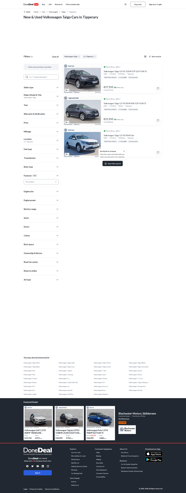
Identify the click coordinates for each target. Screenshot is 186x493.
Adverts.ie (75, 485)
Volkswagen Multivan (101, 394)
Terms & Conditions (52, 489)
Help (98, 452)
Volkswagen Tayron (135, 374)
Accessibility (100, 477)
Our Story (124, 452)
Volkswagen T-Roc (100, 371)
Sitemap (74, 470)
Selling (98, 459)
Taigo (63, 12)
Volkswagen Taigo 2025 (32, 363)
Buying (98, 456)
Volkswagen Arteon (100, 378)
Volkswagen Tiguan (65, 371)
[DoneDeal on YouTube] (37, 466)
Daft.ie (73, 482)
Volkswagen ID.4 (29, 386)
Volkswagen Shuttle (135, 390)
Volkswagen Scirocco (101, 386)
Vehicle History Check (79, 466)
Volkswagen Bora (99, 390)
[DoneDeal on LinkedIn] (42, 466)
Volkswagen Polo (29, 374)
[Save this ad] (158, 88)
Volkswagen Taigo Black (32, 367)
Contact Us (100, 466)
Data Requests (101, 470)
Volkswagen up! (64, 386)
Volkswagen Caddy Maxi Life (68, 382)
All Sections (75, 459)
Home (36, 12)
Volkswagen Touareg (66, 374)
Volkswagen (53, 12)
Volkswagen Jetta (100, 374)
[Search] (27, 77)
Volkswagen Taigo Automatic (139, 367)
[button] (72, 4)
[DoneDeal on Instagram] (48, 466)
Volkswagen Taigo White (137, 363)
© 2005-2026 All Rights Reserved (151, 489)
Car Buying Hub (76, 473)
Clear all (55, 56)
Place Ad (137, 4)
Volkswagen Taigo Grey (67, 367)
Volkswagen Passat (135, 371)
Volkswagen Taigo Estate (102, 367)
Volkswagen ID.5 (29, 390)
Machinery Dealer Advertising (132, 471)
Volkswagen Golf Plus (66, 394)
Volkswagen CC (64, 378)
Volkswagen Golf (29, 371)
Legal (25, 489)
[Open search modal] (126, 4)
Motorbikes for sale (78, 456)
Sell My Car (75, 463)
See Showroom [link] (123, 419)
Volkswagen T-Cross (136, 378)
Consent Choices (102, 473)
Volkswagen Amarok (65, 390)
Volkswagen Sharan (30, 382)
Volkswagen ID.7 (99, 382)
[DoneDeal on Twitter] (32, 466)
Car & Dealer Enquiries (129, 464)
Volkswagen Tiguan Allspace (138, 382)
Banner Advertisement (129, 468)
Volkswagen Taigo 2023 (67, 363)
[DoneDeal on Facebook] (27, 466)
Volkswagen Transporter (137, 386)
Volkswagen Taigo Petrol (102, 363)
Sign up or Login (155, 4)
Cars (43, 12)
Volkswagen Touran (30, 378)
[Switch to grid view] (145, 56)
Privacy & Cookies (36, 489)
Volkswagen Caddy (30, 394)
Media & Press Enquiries (130, 456)
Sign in (37, 473)
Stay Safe (99, 463)
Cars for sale (75, 452)
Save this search (114, 163)
